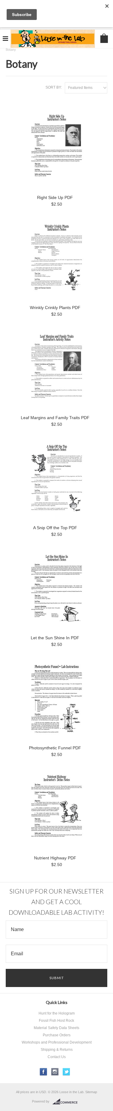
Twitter (66, 1072)
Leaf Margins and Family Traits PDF (55, 417)
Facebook (43, 1072)
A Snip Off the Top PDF (55, 527)
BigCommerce (66, 1101)
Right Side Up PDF (55, 197)
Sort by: (54, 87)
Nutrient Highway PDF (55, 857)
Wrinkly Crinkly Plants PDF (55, 307)
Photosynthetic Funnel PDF (55, 747)
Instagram (55, 1072)
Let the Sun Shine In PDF (55, 637)
